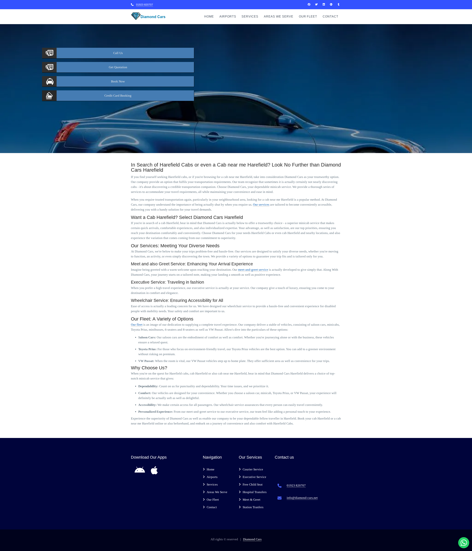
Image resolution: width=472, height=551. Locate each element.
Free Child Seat (253, 484)
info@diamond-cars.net (302, 498)
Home (209, 16)
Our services (261, 204)
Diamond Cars (252, 539)
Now (118, 81)
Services (250, 16)
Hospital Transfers (255, 492)
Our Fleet (308, 16)
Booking (117, 95)
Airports (227, 16)
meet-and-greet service (253, 269)
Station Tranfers (253, 507)
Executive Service (254, 477)
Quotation (118, 67)
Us (118, 53)
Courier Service (253, 469)
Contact (330, 16)
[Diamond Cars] (309, 4)
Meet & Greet (251, 499)
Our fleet (137, 324)
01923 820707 (144, 4)
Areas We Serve (278, 16)
